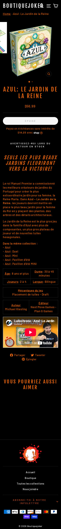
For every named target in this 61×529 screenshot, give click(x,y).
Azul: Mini (11, 255)
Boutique (30, 477)
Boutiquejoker (23, 6)
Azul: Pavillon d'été (17, 259)
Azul (8, 247)
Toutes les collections (30, 483)
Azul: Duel (11, 251)
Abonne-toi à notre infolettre (30, 501)
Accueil (30, 472)
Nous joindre (30, 489)
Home (7, 13)
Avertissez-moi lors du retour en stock (30, 145)
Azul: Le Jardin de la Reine (31, 13)
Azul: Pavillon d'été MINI (21, 263)
